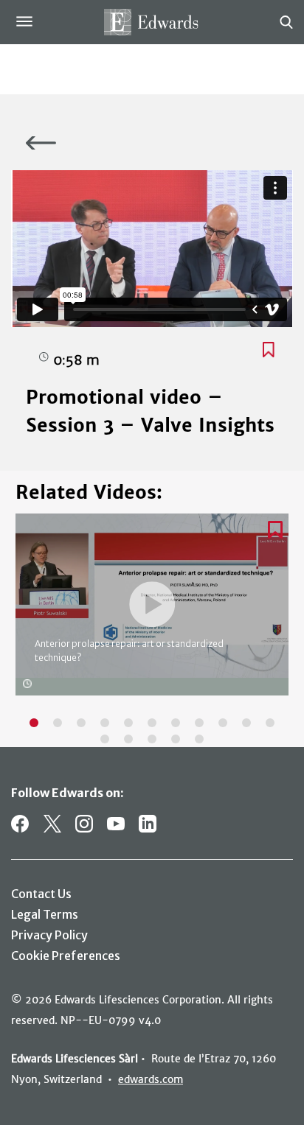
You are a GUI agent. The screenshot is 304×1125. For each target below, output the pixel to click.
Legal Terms (44, 914)
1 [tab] (34, 722)
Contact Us (41, 893)
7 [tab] (175, 722)
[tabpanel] (152, 612)
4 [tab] (104, 722)
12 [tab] (104, 739)
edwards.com (150, 1079)
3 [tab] (81, 722)
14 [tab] (152, 739)
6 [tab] (152, 722)
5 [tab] (128, 722)
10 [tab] (246, 722)
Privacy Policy (49, 935)
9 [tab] (222, 722)
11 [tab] (270, 722)
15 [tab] (175, 739)
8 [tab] (199, 722)
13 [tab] (128, 739)
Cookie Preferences (65, 955)
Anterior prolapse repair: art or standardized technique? (129, 650)
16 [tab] (199, 739)
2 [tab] (57, 722)
